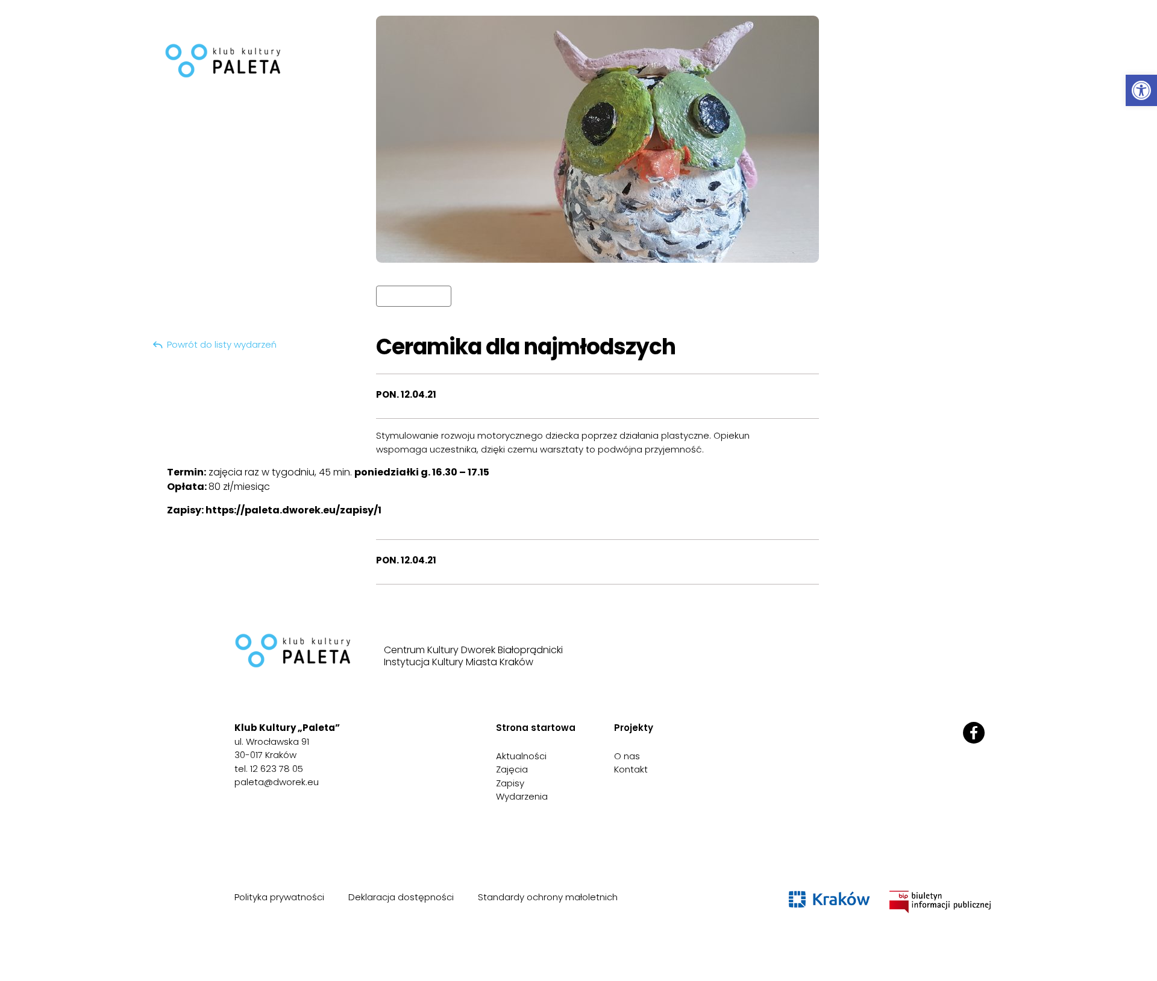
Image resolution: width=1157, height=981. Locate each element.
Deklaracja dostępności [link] (401, 897)
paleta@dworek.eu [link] (276, 782)
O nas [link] (627, 756)
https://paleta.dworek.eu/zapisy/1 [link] (293, 510)
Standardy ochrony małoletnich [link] (548, 897)
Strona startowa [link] (535, 727)
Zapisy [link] (510, 783)
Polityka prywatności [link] (279, 897)
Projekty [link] (633, 727)
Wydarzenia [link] (522, 796)
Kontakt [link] (631, 769)
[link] (1141, 90)
